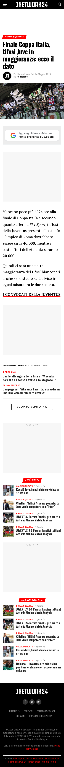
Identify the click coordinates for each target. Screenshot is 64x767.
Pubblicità (14, 711)
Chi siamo (20, 716)
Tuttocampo (34, 761)
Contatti (28, 711)
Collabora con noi (46, 711)
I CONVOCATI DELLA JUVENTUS (31, 294)
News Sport (19, 758)
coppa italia (40, 366)
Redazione (22, 77)
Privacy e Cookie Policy (40, 716)
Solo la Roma (49, 761)
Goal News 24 (52, 758)
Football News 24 (17, 761)
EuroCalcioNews (34, 758)
